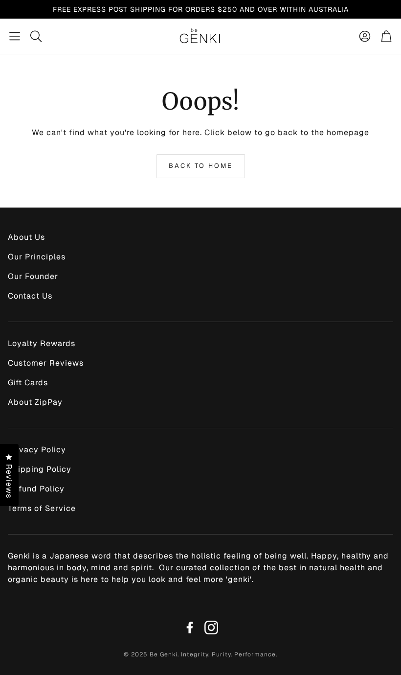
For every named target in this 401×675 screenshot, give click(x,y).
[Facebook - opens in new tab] (190, 627)
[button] (15, 36)
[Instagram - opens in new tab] (211, 627)
